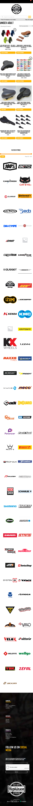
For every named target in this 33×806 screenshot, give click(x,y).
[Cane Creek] (10, 181)
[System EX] (10, 579)
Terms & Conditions (10, 705)
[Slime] (10, 520)
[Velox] (10, 638)
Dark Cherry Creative (20, 800)
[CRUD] (10, 210)
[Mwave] (10, 387)
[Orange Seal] (10, 417)
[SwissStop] (25, 564)
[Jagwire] (25, 299)
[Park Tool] (25, 432)
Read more (3, 109)
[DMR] (10, 240)
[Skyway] (25, 505)
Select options (4, 52)
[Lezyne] (25, 343)
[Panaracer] (10, 432)
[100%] (10, 166)
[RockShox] (10, 491)
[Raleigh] (10, 476)
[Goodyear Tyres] (25, 254)
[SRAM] (10, 535)
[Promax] (10, 461)
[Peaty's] (10, 446)
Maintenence (9, 734)
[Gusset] (10, 269)
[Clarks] (10, 195)
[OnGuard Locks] (25, 402)
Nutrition (8, 738)
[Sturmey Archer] (10, 550)
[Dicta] (25, 225)
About (7, 704)
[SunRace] (25, 550)
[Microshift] (10, 372)
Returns (7, 720)
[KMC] (25, 313)
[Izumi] (10, 299)
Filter (2, 156)
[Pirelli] (25, 446)
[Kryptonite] (25, 328)
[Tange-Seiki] (10, 594)
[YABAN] (10, 668)
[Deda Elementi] (25, 210)
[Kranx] (10, 328)
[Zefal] (25, 668)
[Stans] (25, 535)
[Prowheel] (25, 461)
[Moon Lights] (25, 372)
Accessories (8, 733)
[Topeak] (10, 609)
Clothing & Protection (11, 737)
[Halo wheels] (25, 269)
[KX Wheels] (10, 343)
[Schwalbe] (25, 491)
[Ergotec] (10, 254)
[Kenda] (10, 313)
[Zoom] (10, 683)
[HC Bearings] (10, 284)
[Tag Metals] (25, 579)
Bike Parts (8, 736)
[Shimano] (10, 505)
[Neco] (25, 387)
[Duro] (25, 240)
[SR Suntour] (25, 520)
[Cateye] (25, 181)
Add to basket (4, 81)
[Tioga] (25, 594)
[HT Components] (25, 284)
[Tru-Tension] (10, 623)
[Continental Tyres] (25, 195)
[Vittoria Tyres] (25, 638)
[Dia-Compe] (10, 225)
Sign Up (16, 771)
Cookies (8, 708)
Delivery (7, 719)
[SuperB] (10, 564)
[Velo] (25, 623)
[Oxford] (25, 417)
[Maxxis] (10, 358)
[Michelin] (25, 358)
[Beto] (25, 166)
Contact (7, 722)
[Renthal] (25, 476)
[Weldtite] (10, 653)
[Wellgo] (25, 653)
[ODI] (10, 402)
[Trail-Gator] (25, 609)
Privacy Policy (9, 706)
